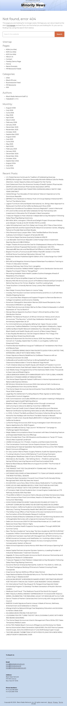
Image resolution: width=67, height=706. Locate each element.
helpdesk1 (10, 99)
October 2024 (11, 158)
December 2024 (12, 153)
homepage (11, 25)
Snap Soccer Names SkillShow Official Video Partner (25, 572)
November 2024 (12, 156)
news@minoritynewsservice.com (16, 668)
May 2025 (9, 144)
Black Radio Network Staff (16, 96)
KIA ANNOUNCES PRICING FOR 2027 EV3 (21, 613)
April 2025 (10, 146)
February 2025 (11, 149)
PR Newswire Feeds (13, 69)
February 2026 (11, 122)
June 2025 (10, 141)
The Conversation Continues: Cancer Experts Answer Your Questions (32, 444)
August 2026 (11, 108)
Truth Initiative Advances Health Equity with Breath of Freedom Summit (33, 365)
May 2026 (9, 115)
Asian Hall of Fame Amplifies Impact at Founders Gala (26, 278)
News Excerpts (11, 66)
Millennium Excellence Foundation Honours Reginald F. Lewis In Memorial (34, 208)
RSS (7, 87)
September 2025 (12, 134)
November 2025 (12, 129)
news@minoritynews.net (13, 666)
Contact (9, 59)
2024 (8, 78)
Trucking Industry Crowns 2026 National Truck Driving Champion (30, 454)
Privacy (55, 702)
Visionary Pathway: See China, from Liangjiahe (23, 266)
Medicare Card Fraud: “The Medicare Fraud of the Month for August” (32, 591)
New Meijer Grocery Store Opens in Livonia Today (24, 290)
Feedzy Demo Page (13, 61)
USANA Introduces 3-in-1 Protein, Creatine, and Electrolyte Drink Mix (31, 442)
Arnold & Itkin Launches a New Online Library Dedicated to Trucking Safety (34, 483)
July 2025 (9, 139)
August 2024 (11, 163)
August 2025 (11, 137)
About (50, 702)
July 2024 (9, 165)
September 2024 (12, 161)
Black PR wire (11, 80)
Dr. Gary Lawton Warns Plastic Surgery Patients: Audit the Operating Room (34, 452)
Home (8, 64)
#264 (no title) (11, 49)
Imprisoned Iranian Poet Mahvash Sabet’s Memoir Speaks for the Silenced (34, 367)
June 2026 (10, 113)
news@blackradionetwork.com (15, 664)
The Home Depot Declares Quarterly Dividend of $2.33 (26, 237)
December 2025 (12, 127)
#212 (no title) (11, 54)
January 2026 (11, 125)
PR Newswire (11, 85)
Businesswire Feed (13, 82)
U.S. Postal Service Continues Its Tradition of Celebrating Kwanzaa (30, 177)
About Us (9, 57)
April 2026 (10, 117)
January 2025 (11, 151)
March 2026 (10, 120)
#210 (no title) (11, 52)
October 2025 (11, 132)
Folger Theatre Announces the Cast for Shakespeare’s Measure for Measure (35, 244)
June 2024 (10, 168)
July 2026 (9, 110)
